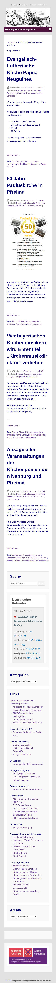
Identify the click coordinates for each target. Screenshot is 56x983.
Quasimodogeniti (42, 560)
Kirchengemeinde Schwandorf (27, 875)
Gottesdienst (28, 497)
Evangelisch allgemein (16, 93)
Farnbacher (11, 164)
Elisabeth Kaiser (25, 432)
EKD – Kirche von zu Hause (26, 808)
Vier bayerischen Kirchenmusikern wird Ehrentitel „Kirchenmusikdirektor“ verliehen (27, 349)
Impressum (23, 5)
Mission (26, 164)
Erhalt (27, 321)
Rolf (41, 88)
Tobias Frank (30, 438)
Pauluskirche (28, 206)
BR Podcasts (19, 802)
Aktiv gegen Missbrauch (24, 773)
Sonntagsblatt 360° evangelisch (28, 764)
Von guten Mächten (22, 754)
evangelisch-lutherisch (29, 161)
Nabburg (10, 560)
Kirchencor (42, 558)
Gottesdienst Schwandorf (25, 811)
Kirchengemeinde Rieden (25, 872)
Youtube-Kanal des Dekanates (27, 722)
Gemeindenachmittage (16, 558)
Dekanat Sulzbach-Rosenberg (28, 90)
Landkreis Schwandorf (23, 837)
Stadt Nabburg (20, 853)
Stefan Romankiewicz (15, 438)
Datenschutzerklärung (38, 5)
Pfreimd (38, 206)
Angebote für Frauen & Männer (28, 707)
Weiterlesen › (13, 155)
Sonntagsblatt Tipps (22, 815)
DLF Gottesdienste (22, 805)
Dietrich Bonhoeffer (22, 745)
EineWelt (15, 161)
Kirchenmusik (31, 377)
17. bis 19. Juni (18, 321)
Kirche (19, 164)
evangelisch (17, 555)
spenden (38, 324)
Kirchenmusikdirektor (36, 435)
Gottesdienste (31, 558)
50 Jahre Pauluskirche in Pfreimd (25, 185)
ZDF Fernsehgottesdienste (25, 818)
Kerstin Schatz (21, 435)
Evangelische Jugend (23, 719)
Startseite (11, 42)
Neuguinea (35, 164)
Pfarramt (14, 5)
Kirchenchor (39, 497)
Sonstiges (11, 96)
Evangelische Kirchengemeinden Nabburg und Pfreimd (31, 981)
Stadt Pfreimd (19, 856)
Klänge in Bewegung (22, 827)
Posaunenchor (13, 499)
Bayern (15, 432)
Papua (43, 164)
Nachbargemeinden (34, 93)
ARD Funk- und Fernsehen (26, 799)
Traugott (10, 167)
